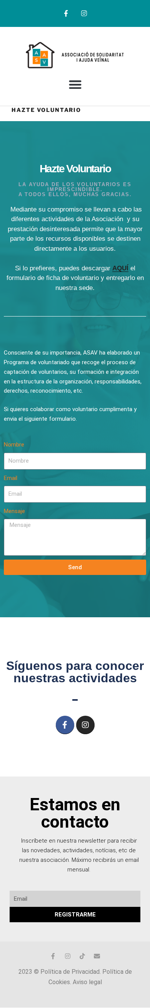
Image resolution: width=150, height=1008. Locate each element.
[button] (75, 84)
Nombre (14, 444)
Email (10, 478)
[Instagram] (84, 13)
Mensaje (14, 511)
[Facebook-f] (66, 13)
